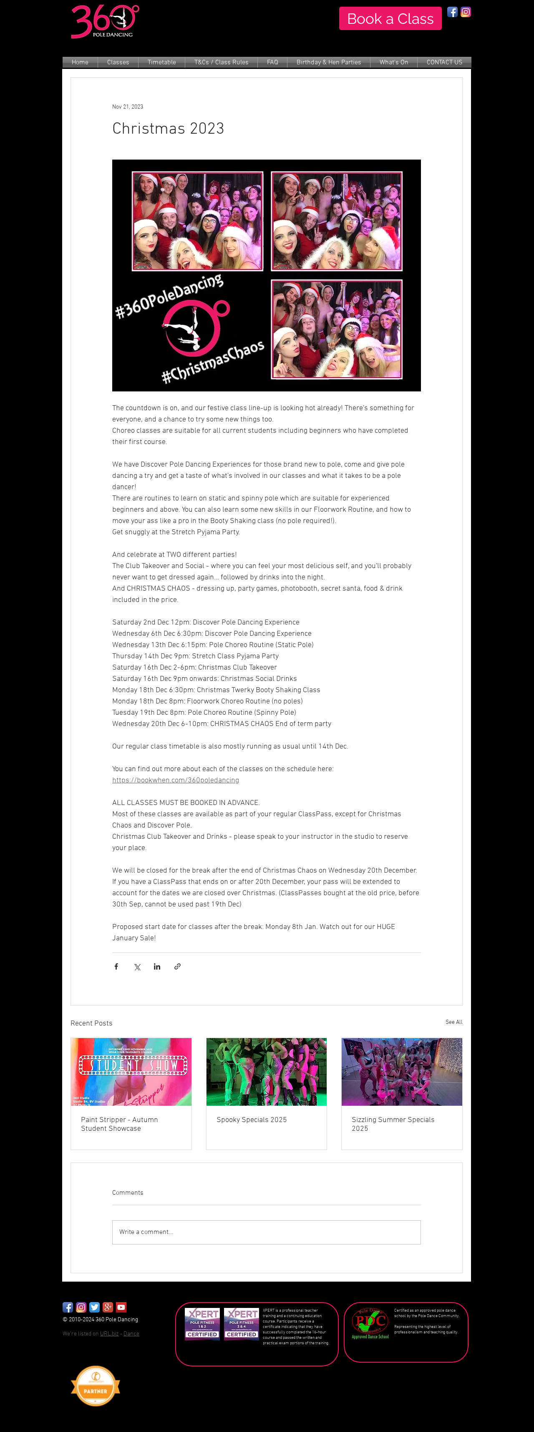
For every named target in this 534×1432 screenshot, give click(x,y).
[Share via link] (177, 966)
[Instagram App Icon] (466, 12)
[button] (118, 63)
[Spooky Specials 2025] (267, 1072)
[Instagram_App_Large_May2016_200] (81, 1307)
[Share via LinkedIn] (157, 966)
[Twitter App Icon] (94, 1307)
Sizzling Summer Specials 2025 (393, 1124)
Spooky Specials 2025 (252, 1120)
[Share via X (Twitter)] (137, 966)
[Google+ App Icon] (108, 1307)
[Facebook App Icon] (452, 12)
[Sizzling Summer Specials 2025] (402, 1072)
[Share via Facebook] (116, 966)
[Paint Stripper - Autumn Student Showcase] (131, 1072)
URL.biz (109, 1334)
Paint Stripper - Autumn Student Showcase (119, 1124)
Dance (131, 1334)
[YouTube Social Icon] (121, 1307)
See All (454, 1022)
